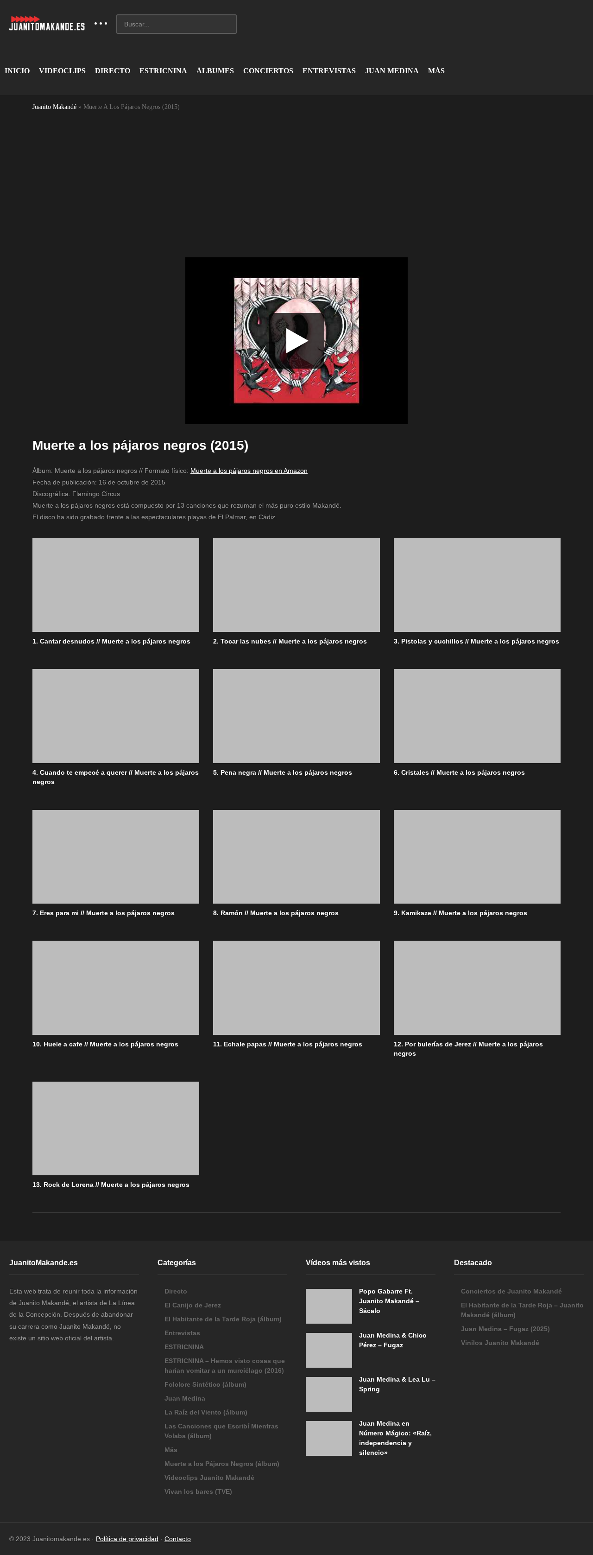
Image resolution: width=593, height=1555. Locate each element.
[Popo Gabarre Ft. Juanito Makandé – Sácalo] (329, 1306)
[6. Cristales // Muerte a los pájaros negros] (477, 716)
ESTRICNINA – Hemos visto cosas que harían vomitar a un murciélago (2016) (224, 1365)
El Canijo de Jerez (192, 1305)
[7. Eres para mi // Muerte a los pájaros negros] (115, 857)
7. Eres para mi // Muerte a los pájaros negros (103, 913)
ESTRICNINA (163, 71)
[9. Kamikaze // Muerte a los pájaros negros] (477, 857)
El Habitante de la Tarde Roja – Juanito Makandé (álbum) (522, 1310)
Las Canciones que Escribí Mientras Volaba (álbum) (221, 1431)
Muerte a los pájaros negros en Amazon (249, 470)
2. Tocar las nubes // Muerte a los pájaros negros (290, 641)
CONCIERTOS (268, 71)
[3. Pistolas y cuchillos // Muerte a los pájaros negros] (477, 585)
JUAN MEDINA (392, 71)
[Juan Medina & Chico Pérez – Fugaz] (329, 1350)
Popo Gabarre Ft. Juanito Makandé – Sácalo (389, 1300)
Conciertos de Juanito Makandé (511, 1291)
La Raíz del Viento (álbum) (205, 1412)
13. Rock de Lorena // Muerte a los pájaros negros (110, 1184)
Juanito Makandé (54, 106)
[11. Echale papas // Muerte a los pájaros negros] (296, 988)
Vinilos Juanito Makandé (500, 1342)
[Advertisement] (296, 184)
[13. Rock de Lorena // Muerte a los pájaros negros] (115, 1129)
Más (170, 1449)
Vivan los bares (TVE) (198, 1491)
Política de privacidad (127, 1538)
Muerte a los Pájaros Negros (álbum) (221, 1463)
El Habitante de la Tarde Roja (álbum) (223, 1319)
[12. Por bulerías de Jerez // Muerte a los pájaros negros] (477, 988)
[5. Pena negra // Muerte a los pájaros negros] (296, 716)
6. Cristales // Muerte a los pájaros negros (459, 772)
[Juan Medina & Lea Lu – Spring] (329, 1394)
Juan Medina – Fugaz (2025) (505, 1328)
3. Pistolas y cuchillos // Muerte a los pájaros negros (476, 641)
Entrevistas (182, 1333)
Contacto (177, 1538)
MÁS (436, 71)
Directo (175, 1291)
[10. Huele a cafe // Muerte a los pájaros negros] (115, 988)
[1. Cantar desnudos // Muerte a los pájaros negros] (115, 585)
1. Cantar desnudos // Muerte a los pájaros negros (111, 641)
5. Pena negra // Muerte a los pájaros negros (282, 772)
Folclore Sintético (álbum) (205, 1384)
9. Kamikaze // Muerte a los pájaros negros (460, 913)
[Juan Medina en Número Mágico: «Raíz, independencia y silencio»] (329, 1438)
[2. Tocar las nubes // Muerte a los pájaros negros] (296, 585)
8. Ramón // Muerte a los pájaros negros (276, 913)
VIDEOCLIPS (62, 71)
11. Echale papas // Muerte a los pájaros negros (287, 1044)
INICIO (17, 71)
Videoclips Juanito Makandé (209, 1477)
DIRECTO (112, 71)
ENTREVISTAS (329, 71)
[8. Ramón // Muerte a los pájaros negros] (296, 857)
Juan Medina (184, 1398)
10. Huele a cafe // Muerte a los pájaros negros (105, 1044)
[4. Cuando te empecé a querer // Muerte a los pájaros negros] (115, 716)
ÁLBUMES (215, 71)
